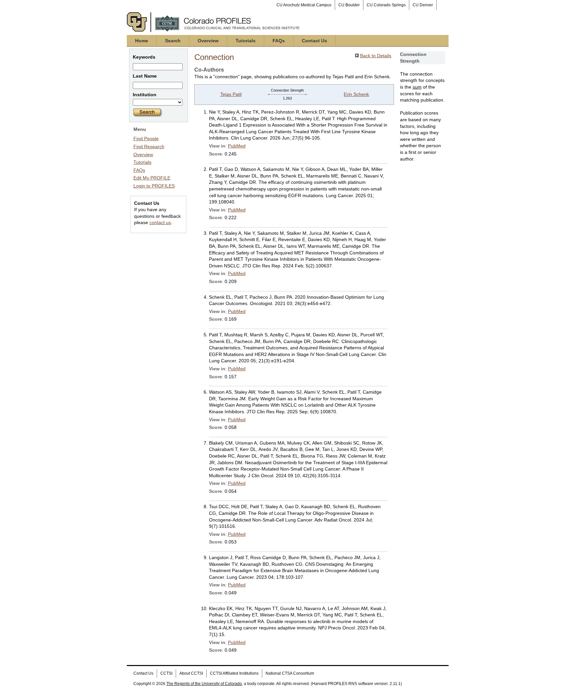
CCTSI (166, 673)
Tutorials (246, 40)
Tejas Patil (231, 94)
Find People (146, 138)
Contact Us (314, 40)
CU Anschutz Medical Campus (304, 5)
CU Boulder (349, 5)
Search (173, 40)
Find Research (148, 146)
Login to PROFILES (154, 185)
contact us (160, 222)
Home (141, 40)
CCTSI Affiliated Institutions (234, 673)
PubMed (237, 146)
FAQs (279, 40)
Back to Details (375, 55)
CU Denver (423, 5)
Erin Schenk (356, 94)
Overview (208, 40)
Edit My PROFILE (151, 177)
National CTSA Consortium (290, 673)
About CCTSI (191, 673)
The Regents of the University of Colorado (204, 683)
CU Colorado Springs (386, 5)
